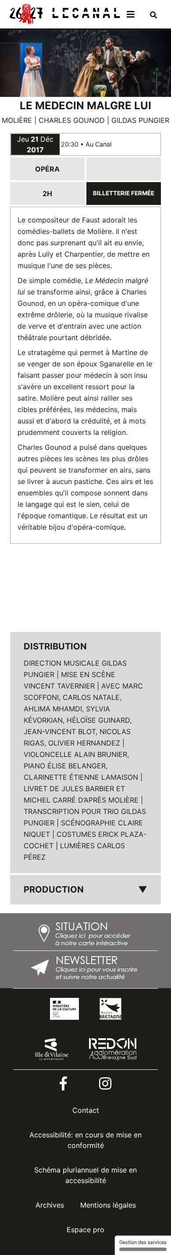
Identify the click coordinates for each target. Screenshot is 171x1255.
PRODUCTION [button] (85, 889)
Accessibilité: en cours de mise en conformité (85, 1140)
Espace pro (85, 1229)
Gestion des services (143, 1242)
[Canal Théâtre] (64, 13)
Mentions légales (108, 1205)
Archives (50, 1205)
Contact (85, 1110)
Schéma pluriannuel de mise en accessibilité (85, 1175)
